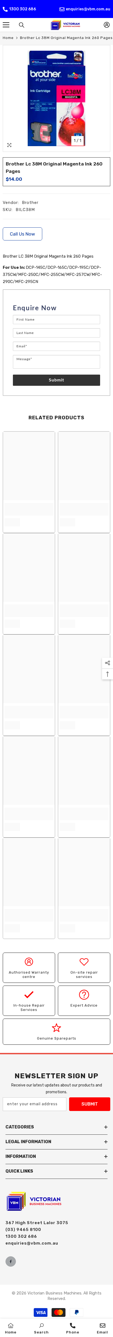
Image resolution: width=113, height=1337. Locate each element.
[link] (28, 509)
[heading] (56, 308)
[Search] (21, 25)
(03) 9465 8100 (23, 1229)
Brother (30, 202)
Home (8, 38)
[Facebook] (10, 1261)
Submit (56, 380)
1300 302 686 (22, 9)
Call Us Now (22, 234)
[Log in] (106, 24)
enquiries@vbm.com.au (88, 9)
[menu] (6, 25)
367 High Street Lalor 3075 (36, 1222)
